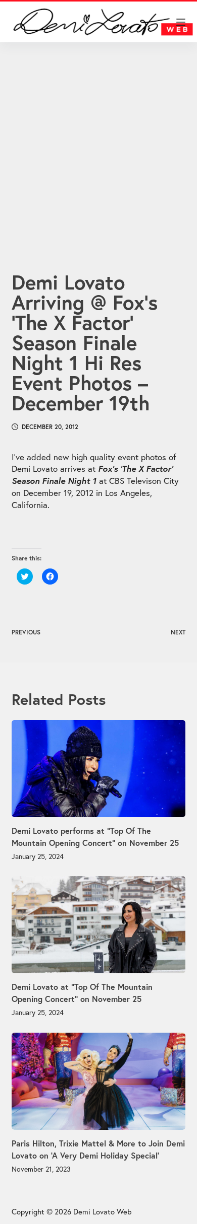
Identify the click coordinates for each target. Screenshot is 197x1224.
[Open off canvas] (180, 22)
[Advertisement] (98, 144)
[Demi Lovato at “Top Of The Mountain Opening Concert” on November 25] (98, 924)
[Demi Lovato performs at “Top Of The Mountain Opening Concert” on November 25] (98, 768)
